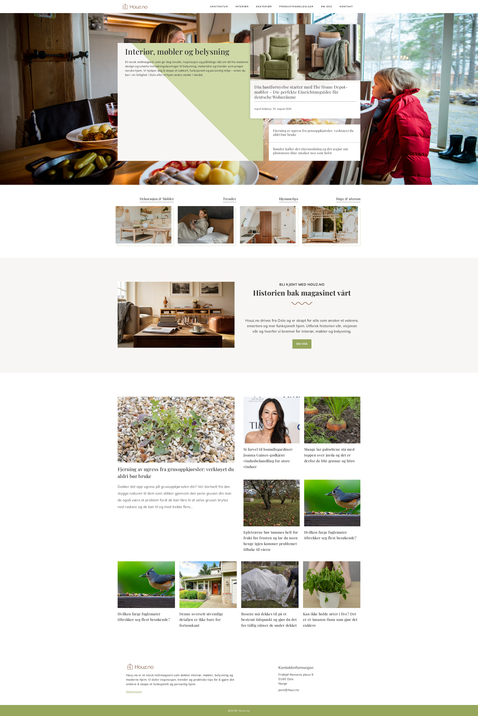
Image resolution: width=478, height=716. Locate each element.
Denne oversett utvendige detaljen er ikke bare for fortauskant (201, 619)
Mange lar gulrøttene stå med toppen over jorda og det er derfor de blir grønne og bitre (329, 455)
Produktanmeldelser (296, 6)
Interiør (242, 6)
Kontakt (346, 6)
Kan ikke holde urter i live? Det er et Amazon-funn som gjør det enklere (330, 619)
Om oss (326, 6)
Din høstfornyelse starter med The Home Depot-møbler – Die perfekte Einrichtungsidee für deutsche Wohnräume (300, 92)
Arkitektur (219, 6)
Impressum (134, 691)
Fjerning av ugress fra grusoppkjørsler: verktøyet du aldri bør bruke (313, 132)
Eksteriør (264, 6)
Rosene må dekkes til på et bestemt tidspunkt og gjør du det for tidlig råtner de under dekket (269, 619)
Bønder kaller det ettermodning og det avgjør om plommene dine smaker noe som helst (310, 151)
